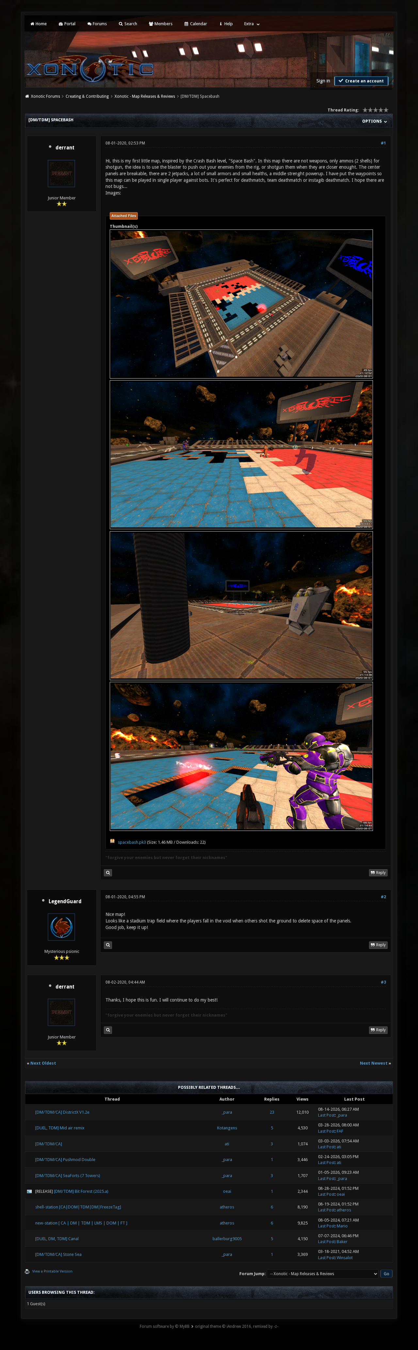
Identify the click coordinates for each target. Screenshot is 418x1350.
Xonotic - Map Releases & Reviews (145, 96)
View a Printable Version (52, 1271)
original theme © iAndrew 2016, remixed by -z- (236, 1326)
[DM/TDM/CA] (48, 1143)
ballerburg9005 (227, 1238)
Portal (69, 23)
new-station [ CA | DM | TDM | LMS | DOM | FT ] (81, 1223)
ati (227, 1143)
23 (272, 1112)
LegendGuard (65, 901)
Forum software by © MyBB (164, 1326)
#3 (383, 982)
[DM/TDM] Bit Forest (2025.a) (81, 1191)
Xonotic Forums (45, 96)
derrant (65, 148)
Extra (249, 23)
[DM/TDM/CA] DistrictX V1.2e (62, 1112)
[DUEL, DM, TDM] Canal (57, 1238)
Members (162, 23)
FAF (340, 1131)
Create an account (364, 81)
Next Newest (374, 1063)
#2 (383, 897)
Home (41, 23)
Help (228, 23)
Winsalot (345, 1257)
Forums (99, 23)
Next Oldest (43, 1063)
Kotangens (227, 1127)
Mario (342, 1225)
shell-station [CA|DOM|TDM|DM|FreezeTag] (78, 1207)
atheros (227, 1207)
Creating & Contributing (87, 96)
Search (130, 23)
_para (227, 1112)
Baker (342, 1241)
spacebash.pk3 (132, 842)
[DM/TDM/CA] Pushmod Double (65, 1159)
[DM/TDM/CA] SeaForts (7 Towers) (67, 1175)
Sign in (323, 80)
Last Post (326, 1115)
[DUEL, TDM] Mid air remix (60, 1127)
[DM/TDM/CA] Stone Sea (58, 1254)
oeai (227, 1191)
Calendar (198, 23)
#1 (383, 143)
